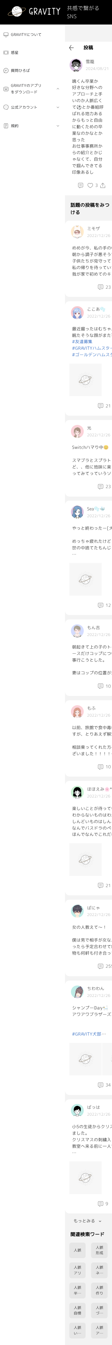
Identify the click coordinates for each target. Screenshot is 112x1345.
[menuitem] (32, 34)
